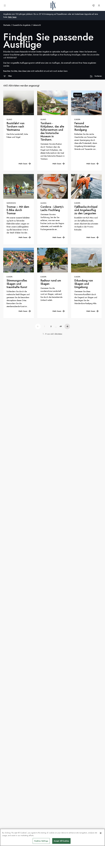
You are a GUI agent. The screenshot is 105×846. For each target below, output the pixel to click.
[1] (38, 326)
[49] (67, 326)
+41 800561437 (10, 57)
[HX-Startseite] (53, 5)
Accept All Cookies (61, 841)
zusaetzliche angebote (21, 25)
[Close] (101, 833)
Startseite (6, 25)
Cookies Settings (41, 841)
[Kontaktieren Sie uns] (93, 5)
